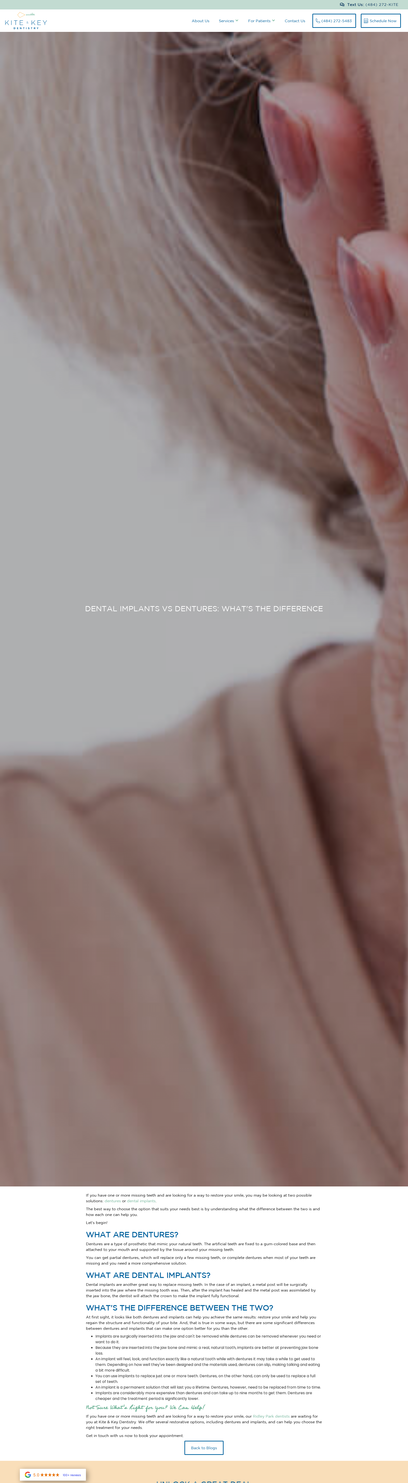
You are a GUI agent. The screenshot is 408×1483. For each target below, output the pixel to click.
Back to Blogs (204, 1448)
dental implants (141, 1201)
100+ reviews (72, 1475)
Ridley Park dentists (271, 1416)
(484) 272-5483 (336, 21)
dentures (113, 1201)
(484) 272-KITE (382, 4)
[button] (228, 20)
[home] (23, 20)
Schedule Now (383, 21)
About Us (200, 21)
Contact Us (295, 21)
